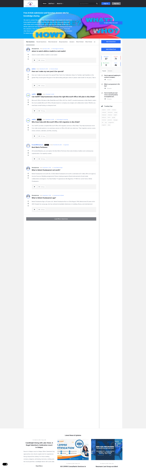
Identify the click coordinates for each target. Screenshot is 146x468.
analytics (104, 109)
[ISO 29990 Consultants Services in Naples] (73, 449)
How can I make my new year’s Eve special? (48, 71)
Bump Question (63, 41)
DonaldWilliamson (37, 144)
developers (110, 112)
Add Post (51, 3)
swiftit (34, 94)
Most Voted (88, 41)
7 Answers (109, 79)
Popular (104, 71)
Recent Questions (41, 41)
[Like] (28, 54)
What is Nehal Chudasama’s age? (44, 198)
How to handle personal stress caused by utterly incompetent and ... (111, 94)
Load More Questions (61, 219)
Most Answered (52, 41)
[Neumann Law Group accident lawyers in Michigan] (106, 449)
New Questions (30, 41)
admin (34, 69)
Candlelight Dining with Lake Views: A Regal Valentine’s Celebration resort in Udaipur (39, 445)
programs (104, 125)
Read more (39, 466)
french (109, 117)
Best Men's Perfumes (39, 147)
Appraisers (66, 144)
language (115, 119)
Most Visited (79, 41)
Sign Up (116, 3)
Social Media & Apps (58, 167)
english (115, 114)
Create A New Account (111, 23)
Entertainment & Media (59, 195)
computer (104, 112)
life (102, 122)
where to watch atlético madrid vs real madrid (48, 51)
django (115, 112)
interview (104, 119)
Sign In (106, 3)
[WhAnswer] (32, 3)
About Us (59, 3)
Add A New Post (111, 49)
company (114, 109)
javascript (110, 119)
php (106, 122)
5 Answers (109, 88)
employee (104, 114)
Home (44, 3)
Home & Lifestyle (54, 68)
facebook (104, 117)
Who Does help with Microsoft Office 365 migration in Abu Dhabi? (56, 122)
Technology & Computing (57, 48)
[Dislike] (28, 59)
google (113, 117)
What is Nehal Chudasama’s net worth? (46, 170)
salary (109, 125)
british (108, 109)
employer (110, 114)
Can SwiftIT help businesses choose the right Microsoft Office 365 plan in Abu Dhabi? (63, 97)
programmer (111, 122)
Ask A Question (111, 41)
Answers (72, 41)
